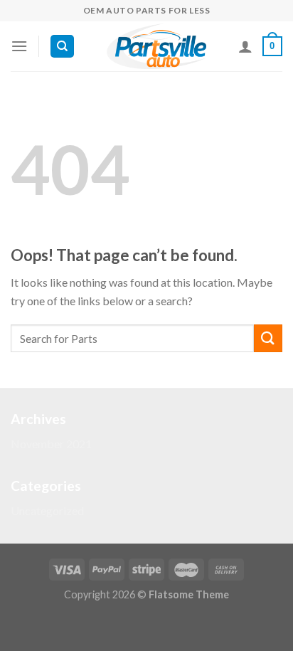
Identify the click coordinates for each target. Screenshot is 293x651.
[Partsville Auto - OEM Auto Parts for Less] (156, 46)
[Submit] (268, 338)
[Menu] (19, 45)
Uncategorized (47, 510)
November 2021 (51, 443)
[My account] (245, 46)
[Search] (62, 46)
